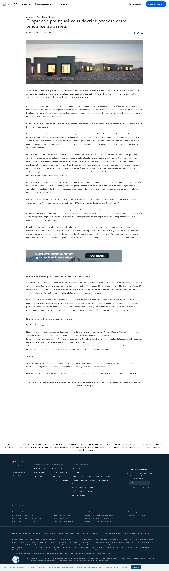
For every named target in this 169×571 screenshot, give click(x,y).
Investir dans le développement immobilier (100, 512)
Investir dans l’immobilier (21, 512)
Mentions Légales (78, 495)
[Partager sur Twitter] (138, 33)
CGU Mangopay (77, 472)
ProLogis (54, 110)
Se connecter (135, 4)
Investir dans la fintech (61, 518)
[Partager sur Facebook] (134, 33)
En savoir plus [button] (124, 567)
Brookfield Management (50, 137)
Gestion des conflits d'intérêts (82, 492)
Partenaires (38, 476)
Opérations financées (60, 480)
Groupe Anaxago (42, 4)
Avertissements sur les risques (83, 488)
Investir (25, 4)
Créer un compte (155, 4)
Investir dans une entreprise (63, 521)
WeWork (105, 172)
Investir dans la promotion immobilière (99, 518)
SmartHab (30, 363)
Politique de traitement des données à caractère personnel (93, 476)
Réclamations (77, 484)
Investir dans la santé (60, 512)
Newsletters (53, 17)
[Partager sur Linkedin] (142, 33)
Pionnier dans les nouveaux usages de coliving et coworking (49, 332)
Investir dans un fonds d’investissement (26, 518)
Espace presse (57, 469)
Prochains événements (60, 472)
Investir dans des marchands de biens (99, 521)
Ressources (60, 4)
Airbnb (44, 168)
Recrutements (57, 476)
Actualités (41, 17)
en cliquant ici (135, 373)
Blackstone (43, 110)
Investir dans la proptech (62, 515)
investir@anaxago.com (20, 466)
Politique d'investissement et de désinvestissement (90, 480)
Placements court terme (136, 515)
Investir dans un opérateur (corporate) (99, 515)
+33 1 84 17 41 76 (144, 488)
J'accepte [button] (136, 567)
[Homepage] (10, 4)
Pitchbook (47, 192)
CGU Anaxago (77, 469)
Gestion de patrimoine (136, 512)
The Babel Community (75, 339)
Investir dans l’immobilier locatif (23, 521)
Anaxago (30, 17)
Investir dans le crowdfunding (23, 515)
